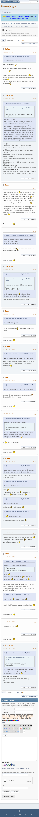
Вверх (3, 692)
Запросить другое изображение (20, 768)
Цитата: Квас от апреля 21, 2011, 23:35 (18, 56)
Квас (7, 185)
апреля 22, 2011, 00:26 (8, 413)
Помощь (16, 811)
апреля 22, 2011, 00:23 (8, 314)
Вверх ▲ (22, 811)
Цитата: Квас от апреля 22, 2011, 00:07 (18, 319)
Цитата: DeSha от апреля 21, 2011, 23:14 (18, 103)
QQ (24, 88)
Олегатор (9, 95)
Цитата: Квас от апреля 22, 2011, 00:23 (18, 499)
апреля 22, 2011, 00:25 (8, 380)
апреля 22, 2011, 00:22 (8, 269)
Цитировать (32, 88)
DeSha (7, 49)
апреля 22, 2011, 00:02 (8, 98)
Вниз (3, 40)
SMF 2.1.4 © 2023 (15, 813)
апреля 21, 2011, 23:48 (8, 52)
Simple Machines (24, 813)
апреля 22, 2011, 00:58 (8, 557)
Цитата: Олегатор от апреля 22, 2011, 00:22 (19, 354)
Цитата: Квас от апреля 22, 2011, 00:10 (18, 274)
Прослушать (6, 768)
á (2, 722)
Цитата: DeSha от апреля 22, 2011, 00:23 (18, 418)
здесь (31, 16)
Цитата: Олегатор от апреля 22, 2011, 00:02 (19, 235)
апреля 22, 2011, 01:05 (8, 648)
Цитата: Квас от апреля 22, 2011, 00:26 (18, 511)
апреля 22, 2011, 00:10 (8, 231)
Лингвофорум (8, 6)
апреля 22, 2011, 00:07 (8, 188)
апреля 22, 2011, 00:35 (8, 461)
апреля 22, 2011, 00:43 (8, 533)
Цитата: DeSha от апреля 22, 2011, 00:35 (18, 561)
